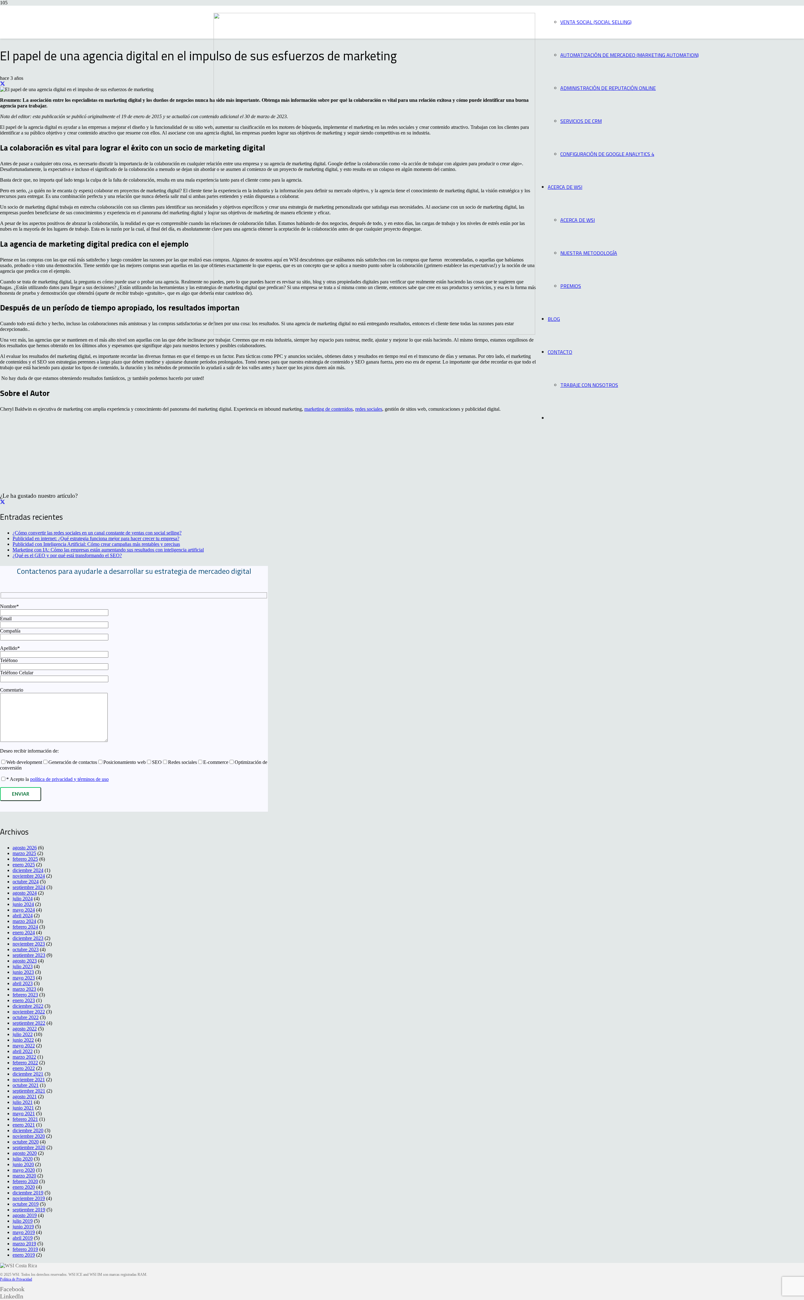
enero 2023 (24, 1000)
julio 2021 (23, 1102)
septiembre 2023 (29, 955)
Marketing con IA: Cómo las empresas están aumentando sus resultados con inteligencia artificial (108, 549)
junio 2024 (23, 904)
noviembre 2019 (29, 1198)
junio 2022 (23, 1040)
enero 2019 (24, 1255)
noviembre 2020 (29, 1136)
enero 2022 (24, 1068)
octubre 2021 (26, 1085)
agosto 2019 (25, 1215)
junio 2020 (23, 1164)
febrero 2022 (25, 1062)
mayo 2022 (24, 1045)
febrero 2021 (25, 1119)
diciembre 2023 (28, 938)
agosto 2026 (25, 847)
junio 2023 (23, 972)
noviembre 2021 (29, 1079)
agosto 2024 (25, 893)
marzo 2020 (24, 1175)
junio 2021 (23, 1108)
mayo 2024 (24, 910)
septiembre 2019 (29, 1209)
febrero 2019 (25, 1249)
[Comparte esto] (2, 83)
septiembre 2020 (29, 1147)
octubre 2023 (26, 949)
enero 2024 (24, 932)
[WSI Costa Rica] (374, 333)
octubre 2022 (26, 1017)
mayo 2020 (24, 1170)
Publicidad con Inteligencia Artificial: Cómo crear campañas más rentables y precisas (96, 544)
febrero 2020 (25, 1181)
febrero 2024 (25, 927)
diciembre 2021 (28, 1074)
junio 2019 (23, 1226)
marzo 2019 (24, 1243)
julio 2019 (23, 1221)
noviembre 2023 (29, 943)
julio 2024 (23, 898)
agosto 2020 (25, 1153)
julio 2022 (23, 1034)
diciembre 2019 (28, 1192)
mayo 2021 (24, 1113)
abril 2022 (23, 1051)
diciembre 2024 (28, 870)
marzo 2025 (24, 853)
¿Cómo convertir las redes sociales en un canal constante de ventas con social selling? (97, 532)
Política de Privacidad (16, 1279)
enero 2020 (24, 1187)
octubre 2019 (26, 1204)
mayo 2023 (24, 977)
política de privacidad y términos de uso (69, 779)
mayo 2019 (24, 1232)
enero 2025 (24, 864)
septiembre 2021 (29, 1091)
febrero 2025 (25, 859)
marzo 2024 (24, 921)
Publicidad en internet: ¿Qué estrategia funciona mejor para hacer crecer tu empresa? (96, 538)
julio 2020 (23, 1158)
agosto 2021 (25, 1096)
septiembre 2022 (29, 1023)
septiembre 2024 (29, 887)
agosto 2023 (25, 960)
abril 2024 (23, 915)
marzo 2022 (24, 1057)
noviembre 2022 (29, 1011)
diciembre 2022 (28, 1006)
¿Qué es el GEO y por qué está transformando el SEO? (67, 555)
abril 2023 (23, 983)
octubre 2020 (26, 1141)
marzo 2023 (24, 989)
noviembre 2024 (29, 876)
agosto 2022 (25, 1028)
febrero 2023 (25, 994)
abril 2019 (23, 1238)
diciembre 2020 (28, 1130)
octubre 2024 (26, 881)
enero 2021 (24, 1124)
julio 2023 (23, 966)
